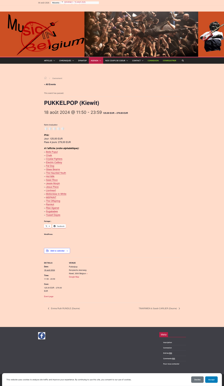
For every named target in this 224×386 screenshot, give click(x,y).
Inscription (167, 342)
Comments (169, 358)
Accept (211, 379)
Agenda (94, 60)
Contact (136, 60)
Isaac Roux (52, 179)
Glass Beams (53, 169)
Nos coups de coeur (115, 60)
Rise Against (52, 207)
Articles (48, 60)
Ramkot (50, 204)
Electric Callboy (54, 162)
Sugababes (52, 211)
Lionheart (51, 190)
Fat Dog (50, 165)
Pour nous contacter (171, 364)
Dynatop (82, 60)
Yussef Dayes (53, 214)
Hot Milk (50, 176)
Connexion (153, 60)
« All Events (50, 84)
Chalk (49, 155)
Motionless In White (56, 193)
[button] (53, 60)
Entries (167, 353)
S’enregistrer (169, 60)
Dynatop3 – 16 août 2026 (75, 2)
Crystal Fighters (54, 158)
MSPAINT (51, 197)
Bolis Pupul (52, 151)
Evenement (57, 78)
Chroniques (65, 60)
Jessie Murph (53, 183)
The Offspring (53, 200)
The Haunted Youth (56, 172)
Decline (197, 379)
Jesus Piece (52, 186)
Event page (48, 296)
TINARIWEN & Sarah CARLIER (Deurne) (158, 308)
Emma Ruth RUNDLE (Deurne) (65, 308)
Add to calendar (57, 250)
